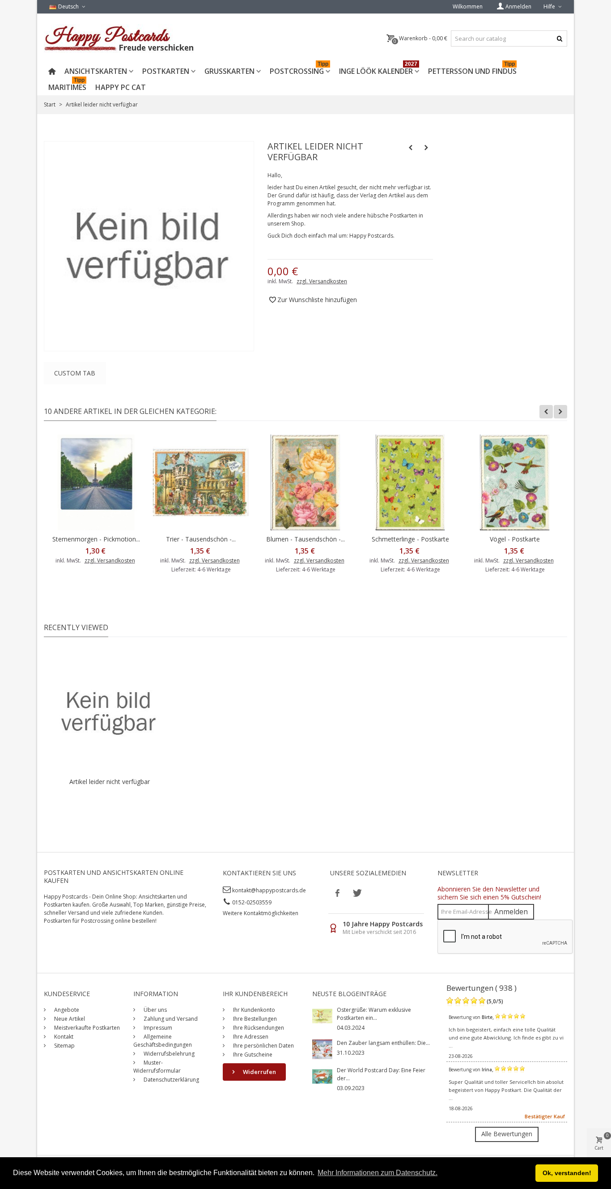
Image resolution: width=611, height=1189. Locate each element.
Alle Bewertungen (506, 1133)
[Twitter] (356, 892)
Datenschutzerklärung (170, 1079)
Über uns (154, 1010)
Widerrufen (259, 1072)
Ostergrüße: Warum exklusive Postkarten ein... (374, 1014)
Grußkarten (229, 71)
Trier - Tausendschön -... (201, 539)
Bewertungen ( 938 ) (481, 988)
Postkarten (165, 71)
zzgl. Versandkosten (322, 281)
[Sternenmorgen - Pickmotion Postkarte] (96, 482)
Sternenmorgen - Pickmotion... (96, 539)
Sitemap (64, 1045)
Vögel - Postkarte (515, 539)
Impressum (157, 1027)
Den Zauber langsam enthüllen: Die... (383, 1043)
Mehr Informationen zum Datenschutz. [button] (377, 1172)
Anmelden (511, 911)
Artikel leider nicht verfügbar (109, 781)
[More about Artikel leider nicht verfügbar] (109, 712)
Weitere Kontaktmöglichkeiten (260, 913)
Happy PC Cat (120, 87)
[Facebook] (337, 892)
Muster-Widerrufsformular (157, 1066)
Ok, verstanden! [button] (567, 1172)
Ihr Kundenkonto (253, 1010)
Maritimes (67, 85)
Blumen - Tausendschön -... (305, 539)
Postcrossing (299, 69)
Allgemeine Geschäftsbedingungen (162, 1040)
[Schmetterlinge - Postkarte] (410, 482)
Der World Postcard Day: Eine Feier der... (381, 1074)
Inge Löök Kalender (378, 69)
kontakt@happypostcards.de (269, 890)
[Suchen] (559, 38)
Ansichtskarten (95, 71)
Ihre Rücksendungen (258, 1027)
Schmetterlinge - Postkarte (410, 539)
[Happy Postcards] (119, 38)
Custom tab (74, 373)
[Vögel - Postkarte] (515, 482)
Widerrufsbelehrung (168, 1053)
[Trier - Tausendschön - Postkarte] (201, 482)
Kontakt (63, 1036)
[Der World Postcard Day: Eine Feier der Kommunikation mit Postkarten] (322, 1075)
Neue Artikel (69, 1019)
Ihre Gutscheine (252, 1054)
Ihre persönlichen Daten (263, 1045)
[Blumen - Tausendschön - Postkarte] (305, 482)
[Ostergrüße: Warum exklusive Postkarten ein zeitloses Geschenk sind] (322, 1015)
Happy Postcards (371, 235)
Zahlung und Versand (170, 1019)
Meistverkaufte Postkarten (86, 1027)
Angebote (66, 1010)
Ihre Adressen (250, 1036)
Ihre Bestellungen (254, 1019)
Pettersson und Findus (472, 69)
